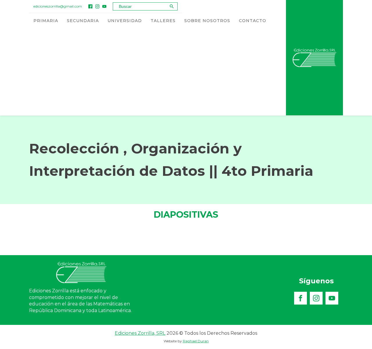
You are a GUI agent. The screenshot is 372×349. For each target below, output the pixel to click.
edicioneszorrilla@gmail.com (57, 6)
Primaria (45, 20)
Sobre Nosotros (207, 20)
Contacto (252, 20)
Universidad (125, 20)
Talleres (163, 20)
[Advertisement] (150, 71)
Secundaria (83, 20)
